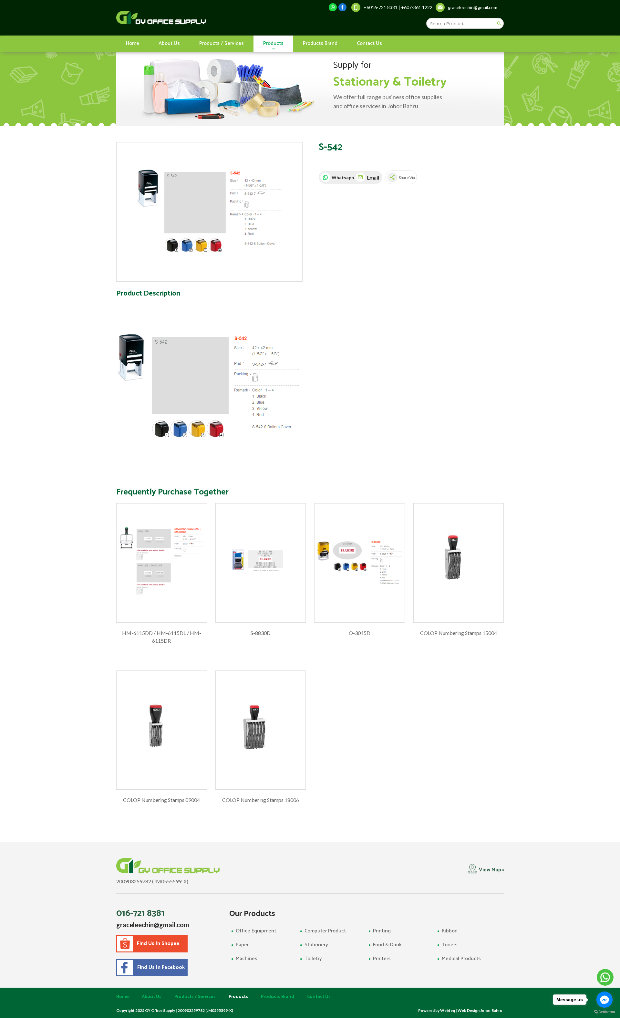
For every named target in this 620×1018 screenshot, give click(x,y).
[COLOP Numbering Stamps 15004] (459, 563)
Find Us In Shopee (158, 943)
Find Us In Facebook (160, 967)
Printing (382, 931)
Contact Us (369, 43)
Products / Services (221, 43)
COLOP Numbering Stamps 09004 (161, 800)
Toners (450, 944)
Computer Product (325, 931)
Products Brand (320, 43)
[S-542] (209, 212)
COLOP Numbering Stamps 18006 (260, 800)
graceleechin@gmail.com (152, 925)
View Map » (491, 870)
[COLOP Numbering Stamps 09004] (162, 730)
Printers (382, 958)
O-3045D (359, 633)
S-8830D (261, 633)
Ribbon (450, 931)
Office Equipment (256, 931)
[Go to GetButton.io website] (604, 1011)
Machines (246, 958)
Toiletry (313, 958)
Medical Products (461, 958)
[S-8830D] (261, 563)
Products (273, 43)
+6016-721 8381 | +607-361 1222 (398, 7)
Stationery (316, 944)
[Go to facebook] (604, 1000)
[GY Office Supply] (195, 18)
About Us (169, 43)
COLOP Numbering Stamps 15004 (458, 633)
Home (132, 43)
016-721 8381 (140, 913)
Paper (242, 944)
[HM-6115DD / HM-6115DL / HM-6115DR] (162, 563)
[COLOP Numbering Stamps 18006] (261, 730)
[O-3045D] (360, 563)
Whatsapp (342, 177)
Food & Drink (387, 944)
